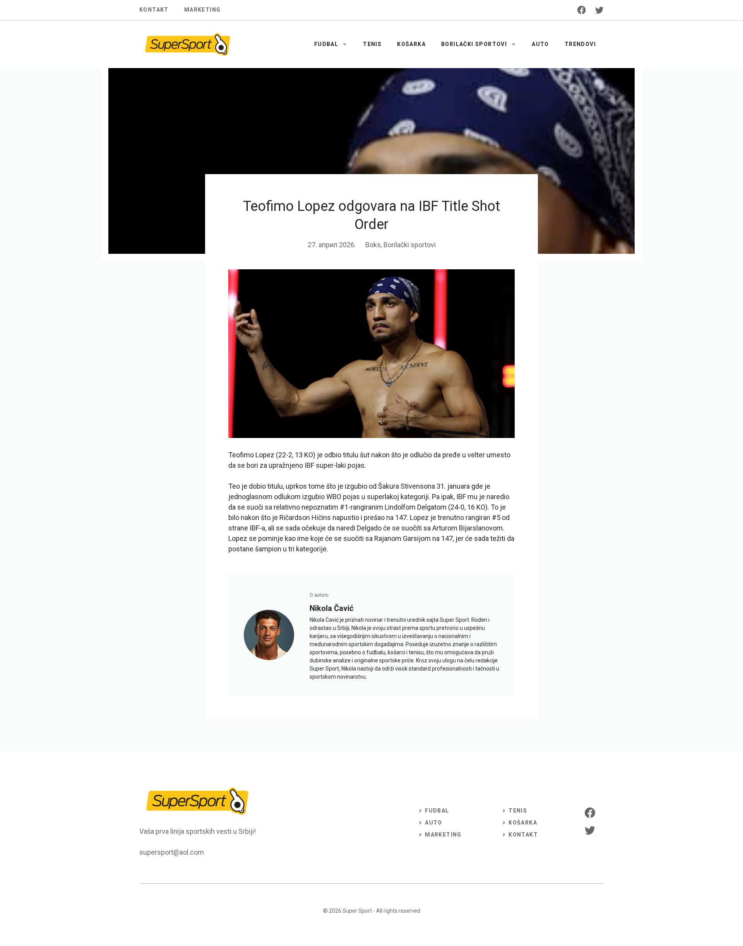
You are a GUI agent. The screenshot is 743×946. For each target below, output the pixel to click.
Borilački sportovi (474, 44)
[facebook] (581, 10)
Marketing (202, 10)
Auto (540, 44)
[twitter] (599, 10)
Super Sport (357, 911)
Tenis (372, 44)
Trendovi (580, 44)
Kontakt (154, 10)
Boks (373, 245)
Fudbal (326, 44)
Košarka (411, 44)
